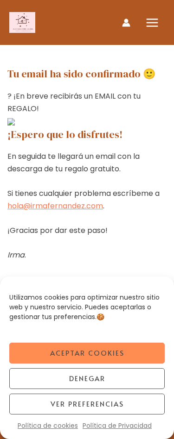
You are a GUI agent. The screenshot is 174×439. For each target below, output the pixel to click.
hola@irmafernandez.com (55, 206)
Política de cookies (48, 425)
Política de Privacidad (117, 425)
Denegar (87, 378)
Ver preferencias (87, 403)
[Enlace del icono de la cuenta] (126, 23)
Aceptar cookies (87, 352)
